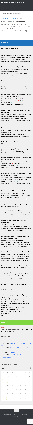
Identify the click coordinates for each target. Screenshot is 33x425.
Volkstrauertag (13, 352)
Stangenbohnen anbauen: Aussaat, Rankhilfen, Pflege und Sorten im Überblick (15, 237)
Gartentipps (12, 19)
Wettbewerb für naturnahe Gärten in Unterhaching (15, 252)
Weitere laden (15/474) (16, 279)
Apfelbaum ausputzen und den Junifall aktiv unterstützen (14, 221)
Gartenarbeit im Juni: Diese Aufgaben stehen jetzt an (15, 142)
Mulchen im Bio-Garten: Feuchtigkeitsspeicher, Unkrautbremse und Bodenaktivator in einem (15, 190)
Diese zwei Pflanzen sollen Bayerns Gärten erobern (16, 67)
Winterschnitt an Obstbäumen (13, 22)
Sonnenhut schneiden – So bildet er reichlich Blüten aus (16, 301)
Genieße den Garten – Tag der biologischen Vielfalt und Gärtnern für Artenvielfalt (16, 174)
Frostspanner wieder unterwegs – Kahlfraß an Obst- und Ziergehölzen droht (16, 158)
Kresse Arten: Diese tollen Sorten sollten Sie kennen (15, 299)
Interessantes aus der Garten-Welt (11, 48)
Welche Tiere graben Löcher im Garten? (12, 311)
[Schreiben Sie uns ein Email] (31, 43)
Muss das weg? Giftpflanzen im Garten (20, 347)
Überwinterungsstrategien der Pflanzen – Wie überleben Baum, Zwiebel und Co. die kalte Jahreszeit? (14, 267)
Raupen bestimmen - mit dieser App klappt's (13, 294)
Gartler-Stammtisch (15, 350)
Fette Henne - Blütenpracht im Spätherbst (12, 307)
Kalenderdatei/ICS (9, 331)
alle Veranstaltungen (8, 357)
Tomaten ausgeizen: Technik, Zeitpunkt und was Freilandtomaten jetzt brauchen (15, 205)
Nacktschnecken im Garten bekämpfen (12, 80)
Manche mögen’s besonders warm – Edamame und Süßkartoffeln (16, 111)
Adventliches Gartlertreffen (17, 354)
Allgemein (4, 19)
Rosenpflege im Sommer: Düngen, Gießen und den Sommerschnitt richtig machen (16, 95)
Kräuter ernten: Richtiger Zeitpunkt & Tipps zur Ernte (14, 127)
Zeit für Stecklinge (6, 53)
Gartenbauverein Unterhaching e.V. (13, 2)
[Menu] (31, 2)
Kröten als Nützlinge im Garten (9, 309)
